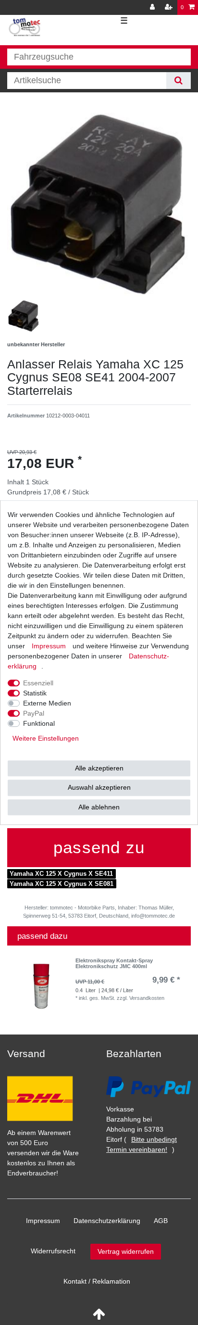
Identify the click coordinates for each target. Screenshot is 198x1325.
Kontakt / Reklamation (96, 1281)
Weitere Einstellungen (45, 738)
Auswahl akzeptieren (99, 787)
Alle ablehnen (99, 807)
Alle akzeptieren (99, 768)
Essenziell (38, 683)
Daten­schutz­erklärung (107, 1220)
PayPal (33, 713)
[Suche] (178, 80)
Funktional (39, 723)
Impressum (43, 1220)
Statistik (35, 693)
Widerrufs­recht (53, 1251)
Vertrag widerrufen (126, 1251)
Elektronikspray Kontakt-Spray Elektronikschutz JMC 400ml (114, 963)
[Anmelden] (153, 7)
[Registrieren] (169, 7)
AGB (161, 1220)
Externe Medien (47, 703)
